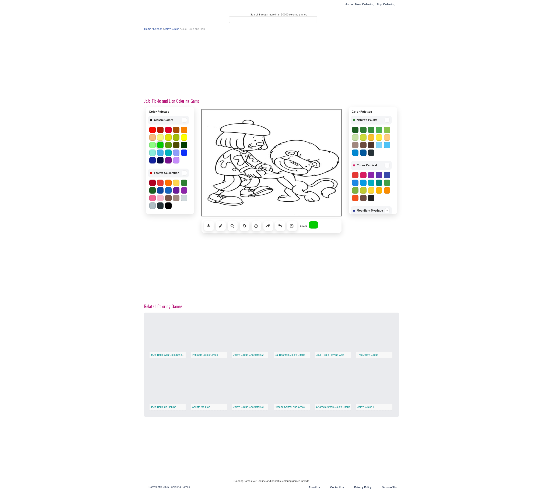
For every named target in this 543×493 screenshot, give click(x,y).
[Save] (292, 226)
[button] (168, 120)
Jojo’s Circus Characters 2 (248, 354)
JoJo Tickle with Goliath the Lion (169, 354)
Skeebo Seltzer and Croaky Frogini (295, 407)
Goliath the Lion (201, 407)
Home (349, 4)
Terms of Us (389, 487)
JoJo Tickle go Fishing (163, 407)
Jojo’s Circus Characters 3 (248, 407)
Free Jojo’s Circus (367, 354)
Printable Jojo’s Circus (205, 354)
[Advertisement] (271, 64)
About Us (314, 487)
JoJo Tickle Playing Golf (330, 354)
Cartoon (157, 29)
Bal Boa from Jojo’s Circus (290, 354)
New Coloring (365, 4)
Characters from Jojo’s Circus (333, 407)
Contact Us (337, 487)
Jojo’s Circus (171, 29)
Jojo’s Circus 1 (365, 407)
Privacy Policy (363, 487)
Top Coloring (386, 4)
